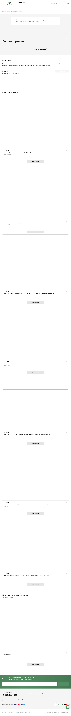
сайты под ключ (58, 712)
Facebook (55, 704)
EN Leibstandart (54, 3)
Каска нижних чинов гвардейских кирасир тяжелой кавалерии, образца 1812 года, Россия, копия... (24, 363)
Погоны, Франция (7, 654)
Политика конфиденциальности (22, 712)
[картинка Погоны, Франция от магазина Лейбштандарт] (35, 624)
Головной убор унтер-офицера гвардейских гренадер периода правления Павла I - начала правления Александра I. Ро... (29, 293)
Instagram (58, 704)
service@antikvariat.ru (22, 3)
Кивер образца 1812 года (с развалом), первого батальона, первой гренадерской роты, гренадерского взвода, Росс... (28, 434)
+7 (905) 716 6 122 (9, 695)
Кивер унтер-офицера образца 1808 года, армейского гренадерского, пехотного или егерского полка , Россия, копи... (28, 504)
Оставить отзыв (62, 71)
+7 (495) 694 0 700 (9, 693)
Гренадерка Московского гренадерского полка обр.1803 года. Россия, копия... (20, 152)
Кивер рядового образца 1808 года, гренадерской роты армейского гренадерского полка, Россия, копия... (26, 575)
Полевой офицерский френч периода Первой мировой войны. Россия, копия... (20, 223)
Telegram (62, 704)
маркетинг (65, 712)
